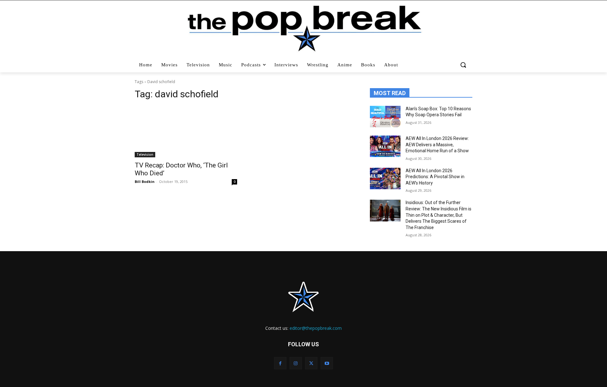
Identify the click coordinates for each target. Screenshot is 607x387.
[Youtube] (327, 363)
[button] (464, 64)
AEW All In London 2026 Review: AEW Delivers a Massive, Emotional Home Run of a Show (437, 144)
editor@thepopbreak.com (316, 328)
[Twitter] (311, 363)
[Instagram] (296, 363)
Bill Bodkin (145, 181)
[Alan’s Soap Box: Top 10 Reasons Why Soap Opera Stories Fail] (385, 116)
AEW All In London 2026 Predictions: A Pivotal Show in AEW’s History (435, 176)
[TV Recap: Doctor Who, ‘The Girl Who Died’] (186, 131)
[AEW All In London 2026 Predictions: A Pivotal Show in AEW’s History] (385, 178)
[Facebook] (280, 363)
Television (145, 154)
